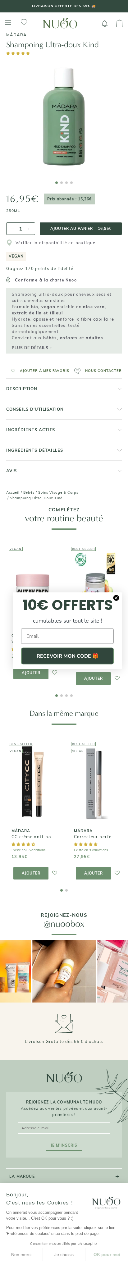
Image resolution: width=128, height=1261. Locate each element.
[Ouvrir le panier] (119, 23)
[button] (18, 53)
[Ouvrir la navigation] (8, 22)
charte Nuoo (63, 280)
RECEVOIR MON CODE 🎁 (67, 655)
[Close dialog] (116, 598)
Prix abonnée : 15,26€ (69, 199)
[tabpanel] (64, 117)
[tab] (56, 182)
